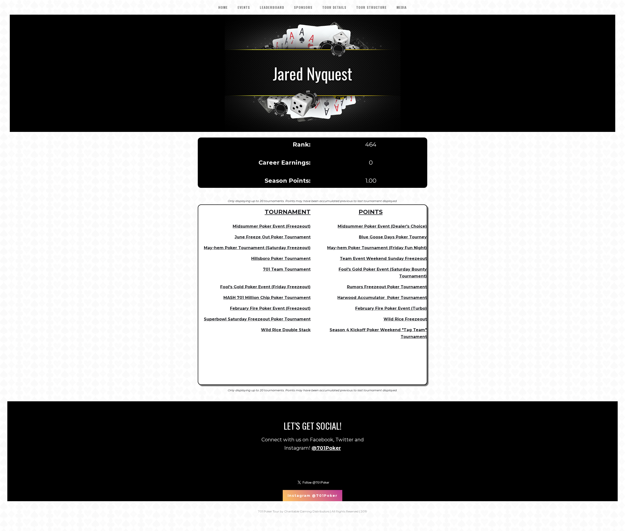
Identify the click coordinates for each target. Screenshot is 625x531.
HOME (223, 7)
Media (401, 7)
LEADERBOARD (272, 7)
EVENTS (244, 7)
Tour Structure (371, 7)
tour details (334, 7)
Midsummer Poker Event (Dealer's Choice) (382, 226)
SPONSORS (303, 7)
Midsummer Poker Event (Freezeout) (272, 226)
